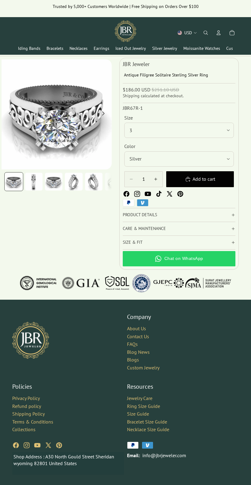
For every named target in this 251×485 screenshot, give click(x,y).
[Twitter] (169, 194)
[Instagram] (137, 194)
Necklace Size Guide (148, 429)
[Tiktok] (159, 194)
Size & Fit (133, 242)
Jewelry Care (139, 398)
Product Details (140, 214)
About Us (136, 328)
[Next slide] (105, 114)
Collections (24, 429)
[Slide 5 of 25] (94, 181)
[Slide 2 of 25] (34, 181)
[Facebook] (126, 194)
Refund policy (26, 406)
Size (128, 118)
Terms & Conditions (32, 421)
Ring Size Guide (143, 406)
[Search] (205, 32)
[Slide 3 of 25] (53, 181)
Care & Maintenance (144, 228)
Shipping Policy (28, 414)
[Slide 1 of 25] (13, 181)
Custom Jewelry (143, 367)
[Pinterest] (180, 194)
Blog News (138, 352)
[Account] (218, 32)
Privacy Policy (26, 398)
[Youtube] (148, 194)
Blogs (133, 360)
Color (129, 146)
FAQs (132, 344)
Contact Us (138, 336)
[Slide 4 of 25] (73, 181)
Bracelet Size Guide (147, 421)
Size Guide (138, 414)
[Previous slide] (8, 114)
